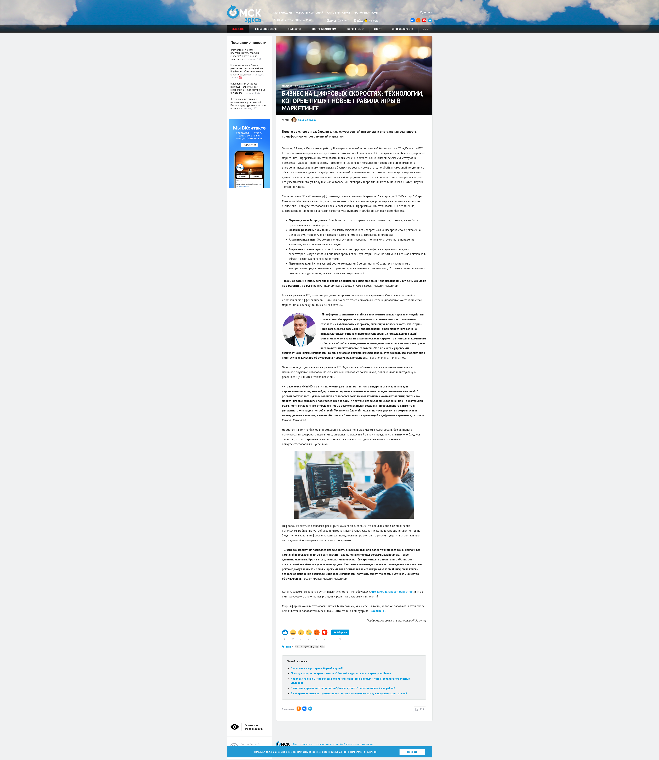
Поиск (428, 12)
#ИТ (322, 646)
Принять (412, 751)
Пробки (358, 20)
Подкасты (294, 29)
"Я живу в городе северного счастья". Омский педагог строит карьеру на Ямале (341, 673)
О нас (296, 744)
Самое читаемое (338, 12)
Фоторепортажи (366, 12)
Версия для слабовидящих (254, 726)
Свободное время (266, 29)
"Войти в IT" (377, 611)
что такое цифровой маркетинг (392, 592)
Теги (288, 646)
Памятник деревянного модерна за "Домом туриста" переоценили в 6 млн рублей (343, 688)
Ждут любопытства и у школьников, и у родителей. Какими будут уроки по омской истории (248, 103)
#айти (298, 646)
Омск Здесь (244, 14)
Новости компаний (309, 12)
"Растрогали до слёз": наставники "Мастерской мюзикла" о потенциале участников (244, 54)
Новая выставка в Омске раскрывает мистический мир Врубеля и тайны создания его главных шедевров (247, 70)
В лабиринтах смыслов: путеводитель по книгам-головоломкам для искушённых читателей (349, 693)
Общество (238, 29)
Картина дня (282, 12)
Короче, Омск (355, 29)
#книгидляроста (402, 29)
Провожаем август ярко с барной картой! (317, 668)
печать (337, 86)
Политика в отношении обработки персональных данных (344, 744)
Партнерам (307, 744)
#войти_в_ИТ (311, 646)
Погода (331, 20)
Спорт (378, 29)
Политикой (371, 751)
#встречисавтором (324, 29)
